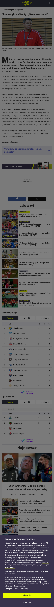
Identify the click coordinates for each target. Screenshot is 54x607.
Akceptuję (27, 595)
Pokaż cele (27, 602)
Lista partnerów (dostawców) (16, 589)
